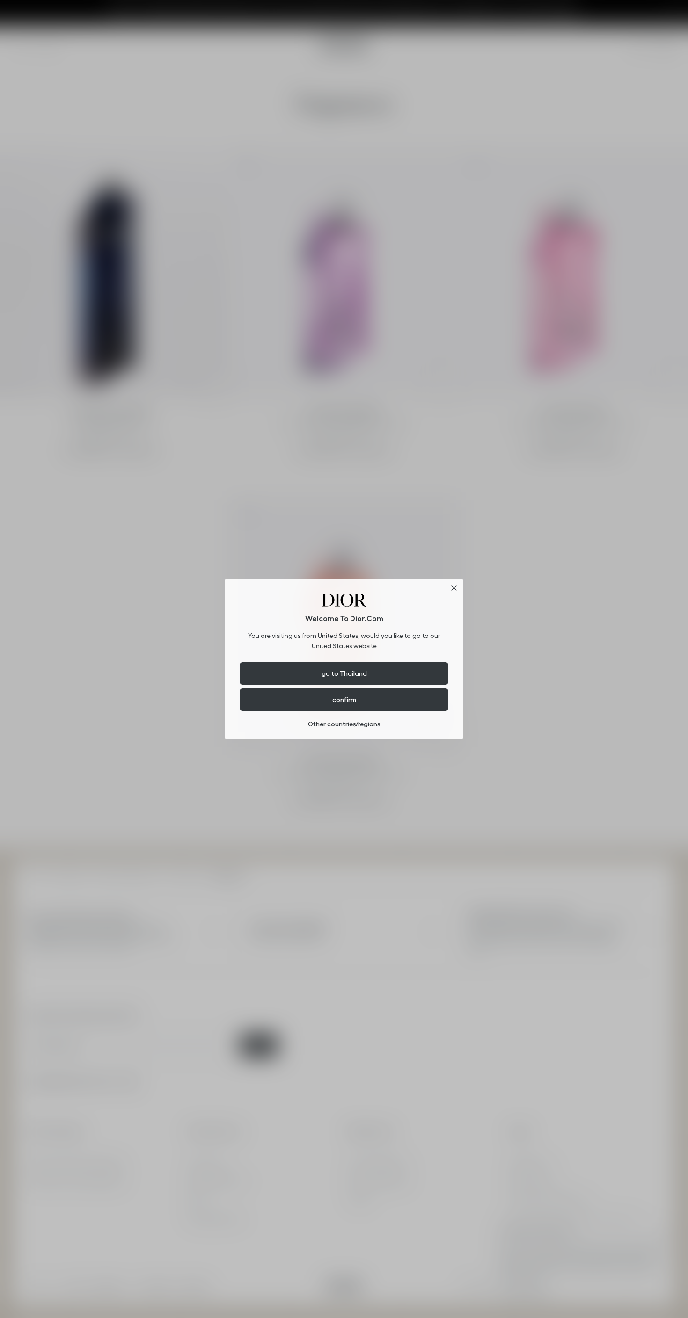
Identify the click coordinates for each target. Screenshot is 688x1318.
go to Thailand (344, 673)
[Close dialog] (454, 588)
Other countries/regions (344, 724)
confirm (344, 699)
